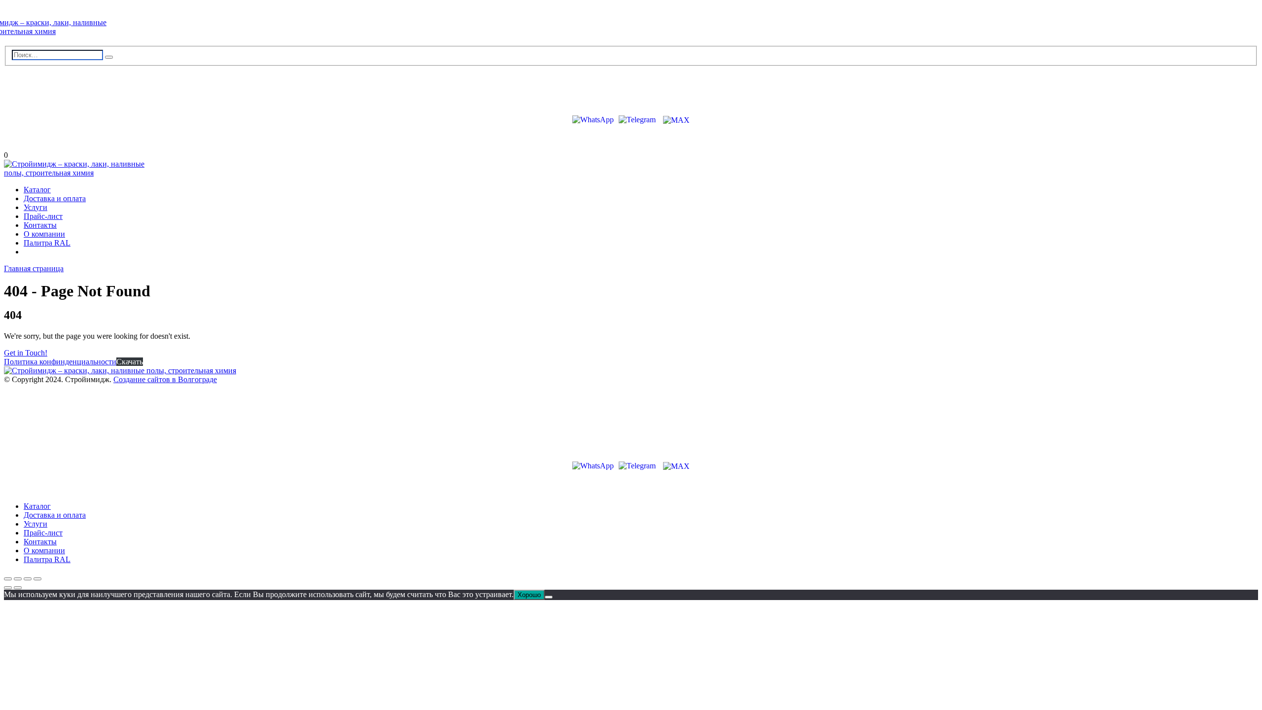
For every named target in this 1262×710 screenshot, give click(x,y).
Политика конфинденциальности (60, 361)
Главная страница (34, 268)
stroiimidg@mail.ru (49, 86)
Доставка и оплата (55, 198)
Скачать (129, 361)
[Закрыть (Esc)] (37, 578)
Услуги (35, 207)
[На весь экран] (18, 578)
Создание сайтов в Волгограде (165, 379)
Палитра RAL (47, 243)
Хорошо (529, 595)
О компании (44, 234)
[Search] (109, 57)
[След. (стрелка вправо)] (18, 587)
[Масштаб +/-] (8, 578)
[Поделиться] (28, 578)
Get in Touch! (25, 353)
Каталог (37, 189)
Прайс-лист (43, 216)
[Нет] (549, 597)
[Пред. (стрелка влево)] (8, 587)
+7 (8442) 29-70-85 (47, 102)
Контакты (40, 225)
